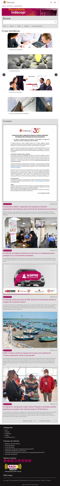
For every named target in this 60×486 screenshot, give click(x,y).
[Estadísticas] (54, 2)
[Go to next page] (56, 420)
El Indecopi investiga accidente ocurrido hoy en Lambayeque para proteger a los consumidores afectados (29, 254)
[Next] (56, 74)
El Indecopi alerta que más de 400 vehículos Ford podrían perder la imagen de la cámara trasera (29, 300)
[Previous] (3, 74)
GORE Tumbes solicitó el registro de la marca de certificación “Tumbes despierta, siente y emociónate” (27, 354)
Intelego (36, 484)
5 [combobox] (34, 421)
